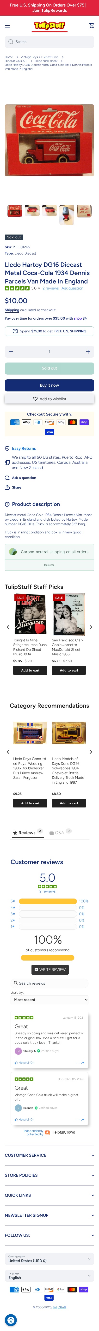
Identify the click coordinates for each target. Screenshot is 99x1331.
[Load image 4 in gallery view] (66, 215)
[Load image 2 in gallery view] (32, 210)
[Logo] (49, 25)
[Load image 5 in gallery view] (84, 211)
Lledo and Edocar (46, 61)
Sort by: (17, 992)
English (14, 1277)
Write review (52, 969)
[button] (49, 398)
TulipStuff (59, 1307)
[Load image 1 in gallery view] (14, 211)
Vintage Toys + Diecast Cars (39, 57)
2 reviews (51, 288)
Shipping (12, 310)
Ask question (72, 288)
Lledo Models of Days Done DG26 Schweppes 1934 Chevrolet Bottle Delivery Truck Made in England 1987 (68, 771)
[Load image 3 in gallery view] (49, 210)
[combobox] (49, 42)
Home (9, 57)
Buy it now (49, 385)
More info (49, 565)
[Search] (9, 42)
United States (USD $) (27, 1260)
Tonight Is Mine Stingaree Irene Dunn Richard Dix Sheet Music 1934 (30, 647)
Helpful (23, 1062)
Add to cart (30, 670)
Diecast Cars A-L (16, 61)
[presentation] (8, 627)
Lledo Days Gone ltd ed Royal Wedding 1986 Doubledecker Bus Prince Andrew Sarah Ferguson (29, 768)
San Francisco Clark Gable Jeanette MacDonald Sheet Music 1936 (67, 647)
